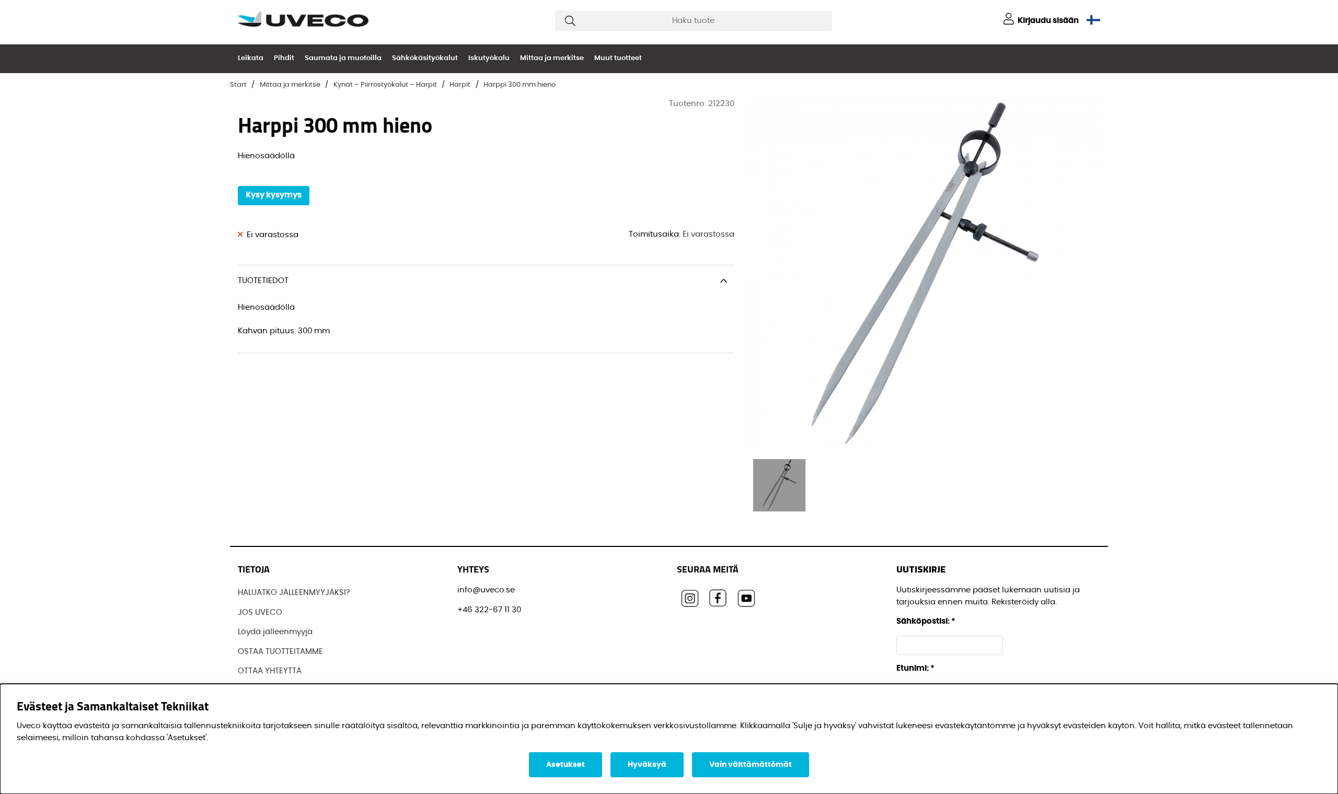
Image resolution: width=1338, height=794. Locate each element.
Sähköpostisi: (925, 621)
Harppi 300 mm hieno (519, 84)
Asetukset (565, 764)
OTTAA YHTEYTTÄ (270, 671)
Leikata (250, 58)
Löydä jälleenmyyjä (275, 632)
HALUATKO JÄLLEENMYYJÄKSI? (294, 593)
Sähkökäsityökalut (425, 58)
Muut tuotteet (618, 58)
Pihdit (284, 58)
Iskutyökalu (489, 58)
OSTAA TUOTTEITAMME (280, 652)
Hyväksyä (647, 764)
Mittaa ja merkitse (552, 58)
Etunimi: (915, 668)
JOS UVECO (260, 612)
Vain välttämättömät (750, 764)
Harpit (459, 84)
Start (238, 84)
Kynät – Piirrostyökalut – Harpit (385, 84)
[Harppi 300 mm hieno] (779, 485)
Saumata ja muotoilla (343, 58)
